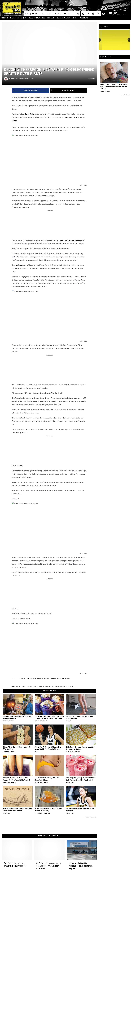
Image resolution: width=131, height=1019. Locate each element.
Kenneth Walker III (47, 686)
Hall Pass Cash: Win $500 (18, 18)
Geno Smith (37, 686)
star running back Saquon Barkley (68, 240)
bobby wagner (68, 686)
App (49, 14)
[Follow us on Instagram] (93, 13)
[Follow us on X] (98, 13)
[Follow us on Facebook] (88, 13)
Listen (42, 14)
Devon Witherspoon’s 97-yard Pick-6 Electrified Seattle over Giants (44, 678)
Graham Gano (17, 265)
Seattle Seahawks (26, 686)
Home (27, 14)
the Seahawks (58, 686)
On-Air (34, 14)
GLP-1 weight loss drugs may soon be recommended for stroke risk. (48, 866)
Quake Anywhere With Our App (67, 18)
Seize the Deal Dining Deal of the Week (41, 18)
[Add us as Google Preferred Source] (83, 13)
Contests (57, 14)
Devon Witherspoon (32, 114)
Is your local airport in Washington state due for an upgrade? (80, 866)
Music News (84, 18)
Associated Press (13, 78)
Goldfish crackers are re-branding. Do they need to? (15, 864)
